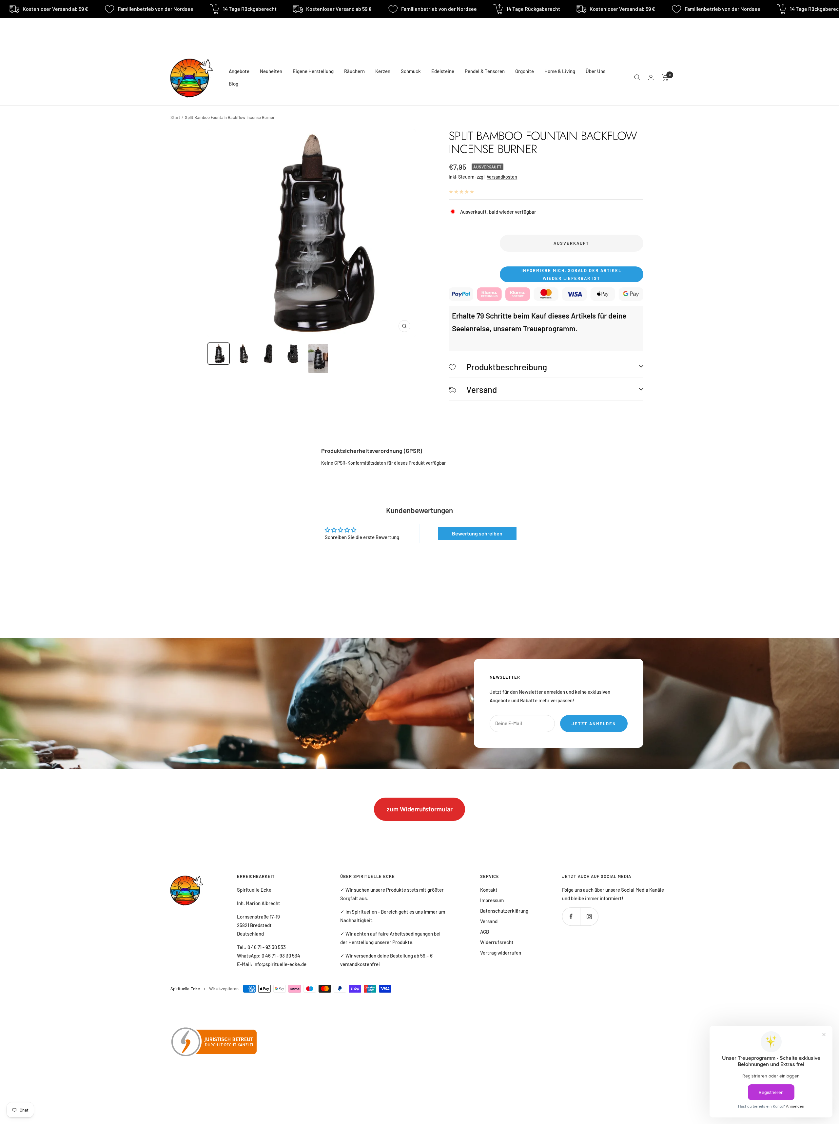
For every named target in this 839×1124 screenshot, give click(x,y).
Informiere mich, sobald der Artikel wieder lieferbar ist (571, 274)
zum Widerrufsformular (419, 809)
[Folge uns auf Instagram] (589, 916)
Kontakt (489, 890)
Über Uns (595, 71)
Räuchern (354, 71)
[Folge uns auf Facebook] (571, 916)
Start (175, 117)
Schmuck (411, 71)
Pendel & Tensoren (485, 71)
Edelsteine (442, 71)
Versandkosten (502, 177)
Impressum (492, 900)
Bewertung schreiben (477, 533)
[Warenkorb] (665, 77)
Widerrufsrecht (497, 942)
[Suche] (637, 77)
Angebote (239, 71)
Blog (233, 84)
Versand (489, 921)
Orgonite (524, 71)
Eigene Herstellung (313, 71)
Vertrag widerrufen (500, 953)
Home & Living (559, 71)
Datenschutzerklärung (504, 911)
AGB (484, 932)
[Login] (651, 77)
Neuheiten (271, 71)
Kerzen (382, 71)
